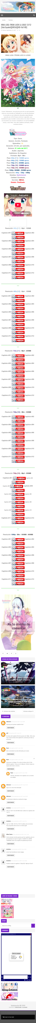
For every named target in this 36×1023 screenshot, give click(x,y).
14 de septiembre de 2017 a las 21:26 (19, 784)
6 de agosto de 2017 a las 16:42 (20, 772)
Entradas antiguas (27, 711)
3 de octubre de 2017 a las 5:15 (18, 808)
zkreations (18, 1007)
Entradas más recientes (9, 711)
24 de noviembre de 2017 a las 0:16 (18, 821)
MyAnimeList (21, 175)
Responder (10, 727)
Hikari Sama (9, 834)
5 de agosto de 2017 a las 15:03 (16, 759)
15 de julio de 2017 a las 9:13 (15, 733)
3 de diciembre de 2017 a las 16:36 (18, 849)
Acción (4, 20)
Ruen (7, 748)
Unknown (8, 721)
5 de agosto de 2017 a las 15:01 (16, 748)
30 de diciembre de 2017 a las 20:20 (19, 860)
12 (19, 30)
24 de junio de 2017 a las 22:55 (18, 721)
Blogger (25, 1007)
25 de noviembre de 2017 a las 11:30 (21, 834)
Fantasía (10, 20)
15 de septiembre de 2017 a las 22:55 (19, 796)
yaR (7, 733)
